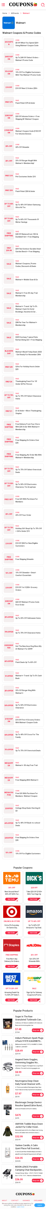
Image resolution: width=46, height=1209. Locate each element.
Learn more (20, 1207)
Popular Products (23, 1010)
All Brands (15, 13)
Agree (39, 1205)
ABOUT (4, 1200)
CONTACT (15, 1200)
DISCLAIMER (38, 1200)
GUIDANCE (26, 1200)
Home (4, 13)
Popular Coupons (23, 867)
